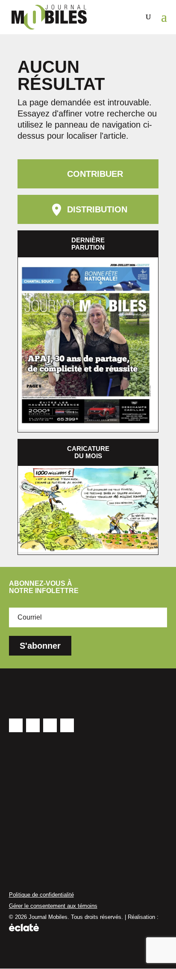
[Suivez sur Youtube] (33, 725)
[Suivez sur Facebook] (16, 725)
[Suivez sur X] (67, 725)
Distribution (97, 209)
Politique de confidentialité (41, 894)
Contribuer (95, 174)
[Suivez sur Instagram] (50, 725)
